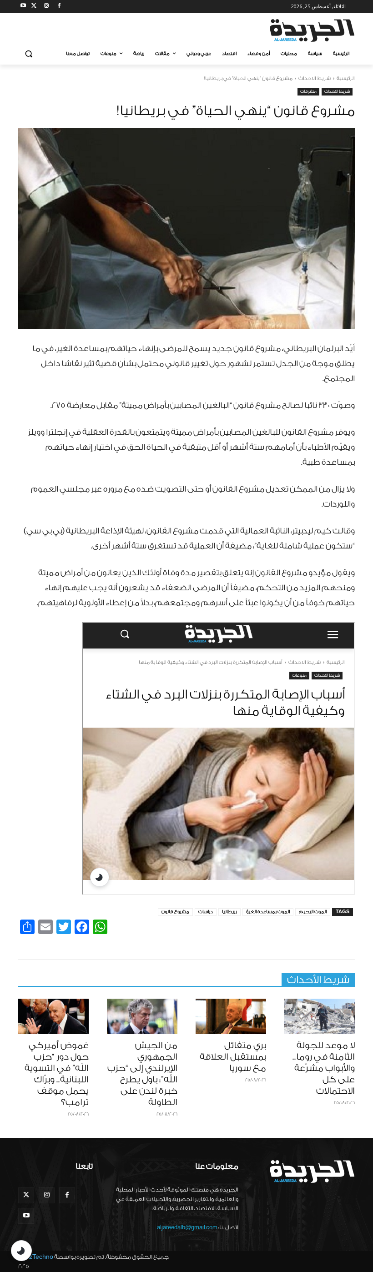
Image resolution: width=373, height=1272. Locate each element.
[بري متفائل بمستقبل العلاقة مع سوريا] (231, 1016)
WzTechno (38, 1256)
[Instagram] (46, 6)
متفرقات (308, 91)
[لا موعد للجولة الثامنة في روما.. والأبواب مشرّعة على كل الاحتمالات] (319, 1016)
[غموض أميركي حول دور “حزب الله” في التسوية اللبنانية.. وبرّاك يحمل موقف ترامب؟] (53, 1016)
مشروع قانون (175, 912)
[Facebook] (59, 6)
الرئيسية (346, 78)
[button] (29, 54)
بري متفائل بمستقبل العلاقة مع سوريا (233, 1057)
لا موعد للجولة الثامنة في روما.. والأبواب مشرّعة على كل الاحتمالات (323, 1068)
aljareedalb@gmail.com (187, 1227)
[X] (34, 6)
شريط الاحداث (314, 78)
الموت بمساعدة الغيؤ (268, 912)
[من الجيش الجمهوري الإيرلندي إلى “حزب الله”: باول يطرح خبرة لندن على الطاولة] (142, 1016)
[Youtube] (23, 6)
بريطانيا (229, 912)
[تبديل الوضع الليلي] (21, 1250)
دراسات (205, 912)
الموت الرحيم (313, 912)
